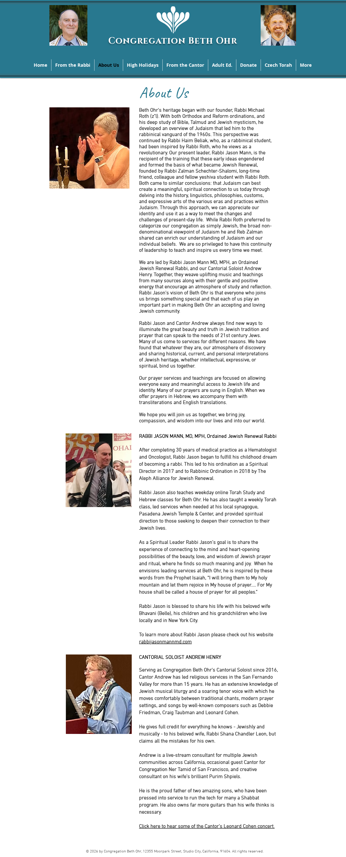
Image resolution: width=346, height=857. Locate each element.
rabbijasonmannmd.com (165, 642)
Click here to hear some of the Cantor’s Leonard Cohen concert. (207, 827)
